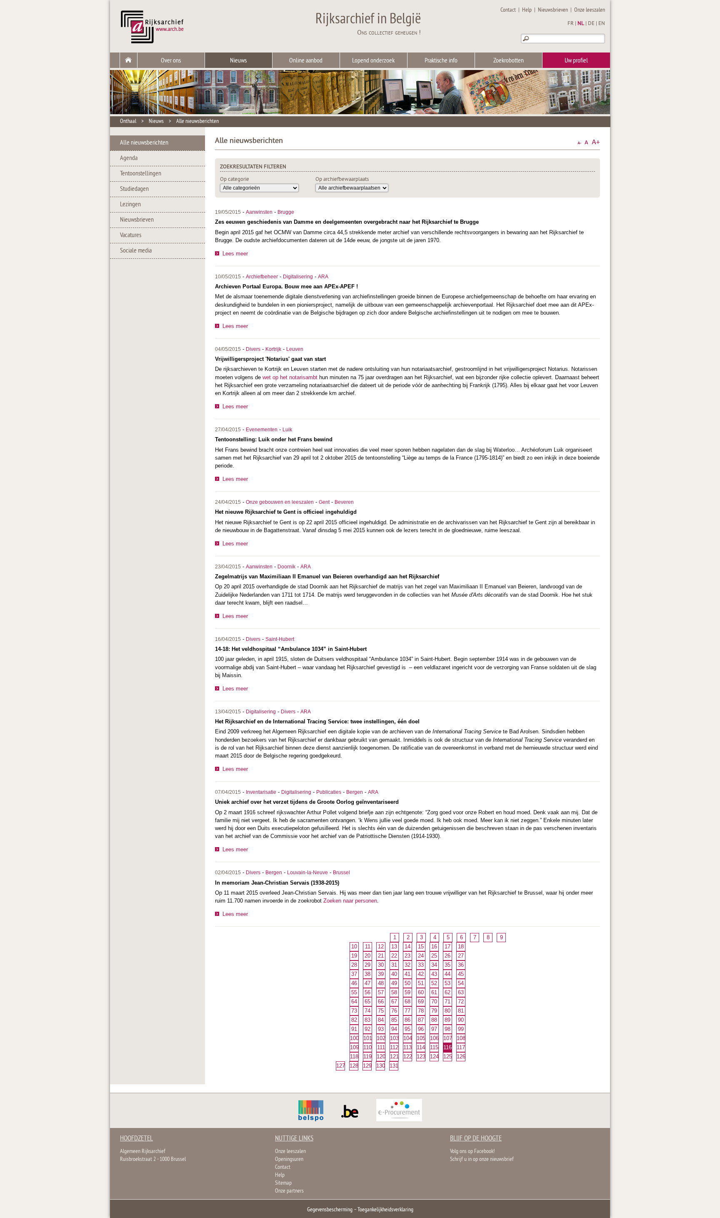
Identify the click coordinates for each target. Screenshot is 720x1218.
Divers (253, 349)
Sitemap (283, 1183)
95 (407, 1029)
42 (421, 974)
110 (367, 1047)
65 (367, 1001)
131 (394, 1066)
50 (407, 983)
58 (394, 992)
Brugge (286, 212)
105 (421, 1038)
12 (381, 946)
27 (461, 956)
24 (421, 956)
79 (434, 1011)
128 (354, 1066)
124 (434, 1056)
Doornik (286, 566)
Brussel (341, 872)
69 (421, 1001)
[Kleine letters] (579, 142)
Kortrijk (273, 349)
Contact (508, 10)
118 (354, 1056)
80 (447, 1011)
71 (447, 1001)
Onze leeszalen (589, 10)
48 (381, 983)
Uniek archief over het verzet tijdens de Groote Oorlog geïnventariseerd (307, 802)
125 (447, 1056)
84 (381, 1020)
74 (367, 1011)
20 (367, 956)
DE (591, 23)
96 (421, 1029)
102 (381, 1038)
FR (571, 23)
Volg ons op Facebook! (472, 1151)
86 (407, 1020)
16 (434, 946)
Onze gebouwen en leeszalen (280, 502)
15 (421, 946)
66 (381, 1001)
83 (367, 1020)
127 (340, 1066)
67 (394, 1001)
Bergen (354, 792)
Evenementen (262, 429)
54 (461, 983)
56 (367, 992)
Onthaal (128, 121)
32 (407, 965)
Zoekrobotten (508, 61)
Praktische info (441, 61)
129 (367, 1066)
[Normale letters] (586, 142)
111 (381, 1047)
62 (447, 992)
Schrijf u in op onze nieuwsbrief (482, 1159)
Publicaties (328, 792)
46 (354, 983)
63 (461, 992)
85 (394, 1020)
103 (394, 1038)
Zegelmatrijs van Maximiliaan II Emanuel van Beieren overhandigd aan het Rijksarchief (327, 576)
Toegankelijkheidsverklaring (385, 1210)
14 (407, 946)
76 (394, 1011)
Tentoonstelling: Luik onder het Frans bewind (273, 439)
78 (421, 1011)
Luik (287, 429)
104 (407, 1038)
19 (354, 956)
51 (421, 983)
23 (407, 956)
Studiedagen (134, 189)
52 (434, 983)
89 (447, 1020)
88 (434, 1020)
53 (447, 983)
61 (434, 992)
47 (367, 983)
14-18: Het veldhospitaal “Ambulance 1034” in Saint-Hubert (291, 649)
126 (461, 1056)
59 (407, 992)
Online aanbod (305, 61)
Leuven (294, 349)
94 (394, 1029)
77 (407, 1011)
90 (461, 1020)
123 (421, 1056)
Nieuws (238, 61)
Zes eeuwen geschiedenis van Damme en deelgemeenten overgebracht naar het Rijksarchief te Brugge (347, 222)
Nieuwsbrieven (553, 10)
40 (394, 974)
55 (354, 992)
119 (367, 1056)
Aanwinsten (259, 212)
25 (434, 956)
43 (434, 974)
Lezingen (130, 204)
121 (394, 1056)
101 (367, 1038)
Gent (324, 502)
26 (447, 956)
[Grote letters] (596, 142)
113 (407, 1047)
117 (461, 1047)
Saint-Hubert (279, 639)
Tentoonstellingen (140, 174)
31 (394, 965)
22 (394, 956)
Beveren (344, 502)
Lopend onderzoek (373, 61)
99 (461, 1029)
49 (394, 983)
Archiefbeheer (262, 276)
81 (461, 1011)
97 (434, 1029)
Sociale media (136, 251)
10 (354, 946)
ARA (323, 276)
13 (394, 946)
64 (354, 1001)
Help (527, 10)
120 (381, 1056)
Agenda (129, 158)
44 (447, 974)
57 (381, 992)
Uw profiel (576, 61)
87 (421, 1020)
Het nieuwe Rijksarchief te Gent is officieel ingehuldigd (286, 512)
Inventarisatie (261, 792)
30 (381, 965)
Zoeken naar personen (350, 901)
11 (367, 946)
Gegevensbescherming (329, 1210)
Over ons (171, 61)
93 (381, 1029)
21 (381, 956)
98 (447, 1029)
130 (380, 1066)
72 (461, 1001)
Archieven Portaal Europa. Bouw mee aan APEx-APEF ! (286, 286)
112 (394, 1047)
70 (434, 1001)
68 (407, 1001)
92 (367, 1029)
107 (447, 1038)
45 (461, 974)
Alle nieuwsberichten (197, 121)
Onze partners (289, 1191)
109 (354, 1047)
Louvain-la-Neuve (307, 872)
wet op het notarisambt (290, 377)
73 (354, 1011)
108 (461, 1038)
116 (447, 1047)
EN (601, 23)
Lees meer (235, 253)
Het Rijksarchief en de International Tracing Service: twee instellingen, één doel (317, 721)
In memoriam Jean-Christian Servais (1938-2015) (277, 883)
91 (354, 1029)
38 (367, 974)
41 (407, 974)
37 (354, 974)
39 (381, 974)
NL (581, 23)
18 (461, 946)
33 (421, 965)
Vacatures (130, 235)
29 (367, 965)
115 (434, 1047)
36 (461, 965)
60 (421, 992)
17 (447, 946)
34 (434, 965)
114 (421, 1047)
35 (447, 965)
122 (407, 1056)
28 (354, 965)
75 (381, 1011)
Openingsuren (289, 1159)
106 (434, 1038)
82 (354, 1020)
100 (354, 1038)
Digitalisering (298, 276)
